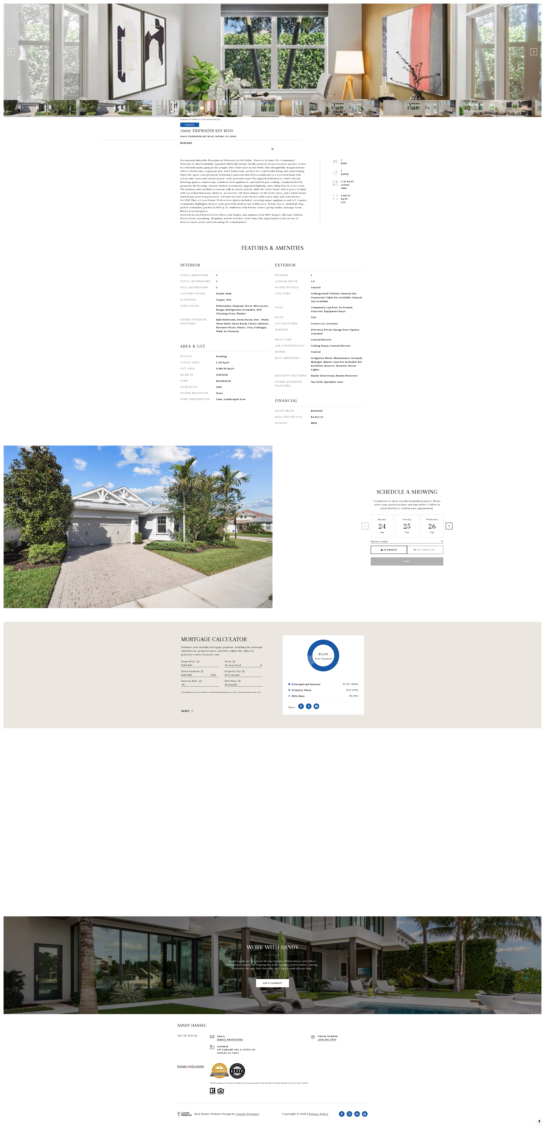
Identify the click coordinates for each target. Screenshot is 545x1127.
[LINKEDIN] (357, 1114)
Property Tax (233, 671)
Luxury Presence (247, 1114)
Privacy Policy (318, 1114)
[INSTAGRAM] (349, 1114)
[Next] (449, 526)
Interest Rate (189, 680)
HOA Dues (231, 680)
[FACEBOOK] (342, 1114)
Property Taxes (301, 690)
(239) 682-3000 (327, 1039)
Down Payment (190, 671)
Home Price (188, 661)
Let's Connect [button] (272, 983)
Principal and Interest (306, 684)
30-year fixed (233, 665)
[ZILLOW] (365, 1114)
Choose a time (379, 541)
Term (228, 661)
